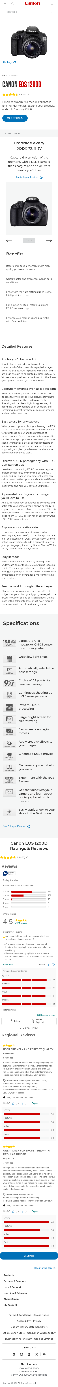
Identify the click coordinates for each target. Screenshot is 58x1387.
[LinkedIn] (29, 1354)
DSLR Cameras (9, 75)
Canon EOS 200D (29, 1371)
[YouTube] (44, 1354)
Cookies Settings (43, 1338)
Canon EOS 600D (29, 1368)
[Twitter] (36, 1354)
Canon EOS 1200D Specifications (29, 1374)
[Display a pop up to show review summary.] (29, 95)
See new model (15, 118)
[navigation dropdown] (51, 3)
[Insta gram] (21, 1354)
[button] (9, 240)
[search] (12, 3)
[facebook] (14, 1354)
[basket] (4, 3)
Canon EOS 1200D (12, 133)
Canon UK (28, 1347)
